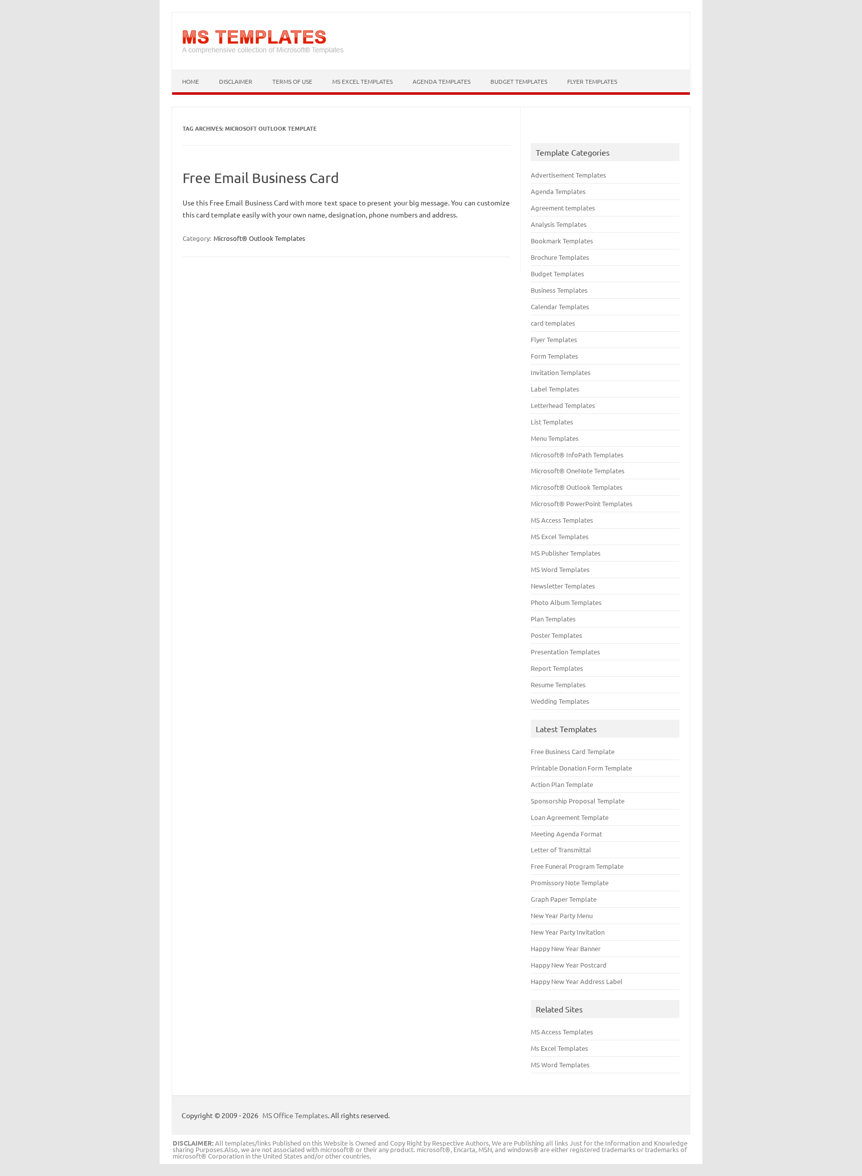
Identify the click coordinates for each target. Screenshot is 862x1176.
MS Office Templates (295, 1115)
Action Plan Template (562, 784)
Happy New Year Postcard (569, 965)
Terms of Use (292, 81)
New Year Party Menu (562, 915)
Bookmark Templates (562, 240)
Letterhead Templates (563, 405)
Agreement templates (563, 207)
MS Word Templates (560, 569)
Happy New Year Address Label (577, 981)
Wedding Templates (560, 701)
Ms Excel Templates (559, 1048)
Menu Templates (555, 438)
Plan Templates (553, 618)
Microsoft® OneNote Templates (578, 470)
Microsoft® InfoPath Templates (577, 454)
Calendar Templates (560, 306)
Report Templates (557, 668)
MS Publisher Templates (566, 553)
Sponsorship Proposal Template (578, 800)
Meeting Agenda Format (566, 833)
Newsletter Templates (563, 586)
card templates (553, 323)
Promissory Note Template (570, 882)
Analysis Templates (559, 224)
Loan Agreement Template (570, 817)
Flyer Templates (592, 81)
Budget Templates (518, 81)
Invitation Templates (561, 372)
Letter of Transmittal (561, 849)
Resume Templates (558, 684)
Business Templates (559, 290)
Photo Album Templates (566, 602)
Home (190, 81)
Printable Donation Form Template (581, 768)
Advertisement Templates (568, 175)
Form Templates (554, 356)
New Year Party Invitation (568, 932)
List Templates (552, 421)
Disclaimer (235, 81)
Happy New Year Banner (566, 948)
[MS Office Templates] (263, 52)
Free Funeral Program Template (577, 866)
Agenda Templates (441, 81)
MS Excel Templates (362, 81)
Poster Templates (556, 635)
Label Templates (555, 389)
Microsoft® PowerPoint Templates (582, 503)
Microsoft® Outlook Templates (259, 238)
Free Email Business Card (261, 178)
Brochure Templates (560, 257)
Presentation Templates (565, 651)
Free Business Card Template (573, 751)
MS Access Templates (562, 520)
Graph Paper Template (564, 899)
